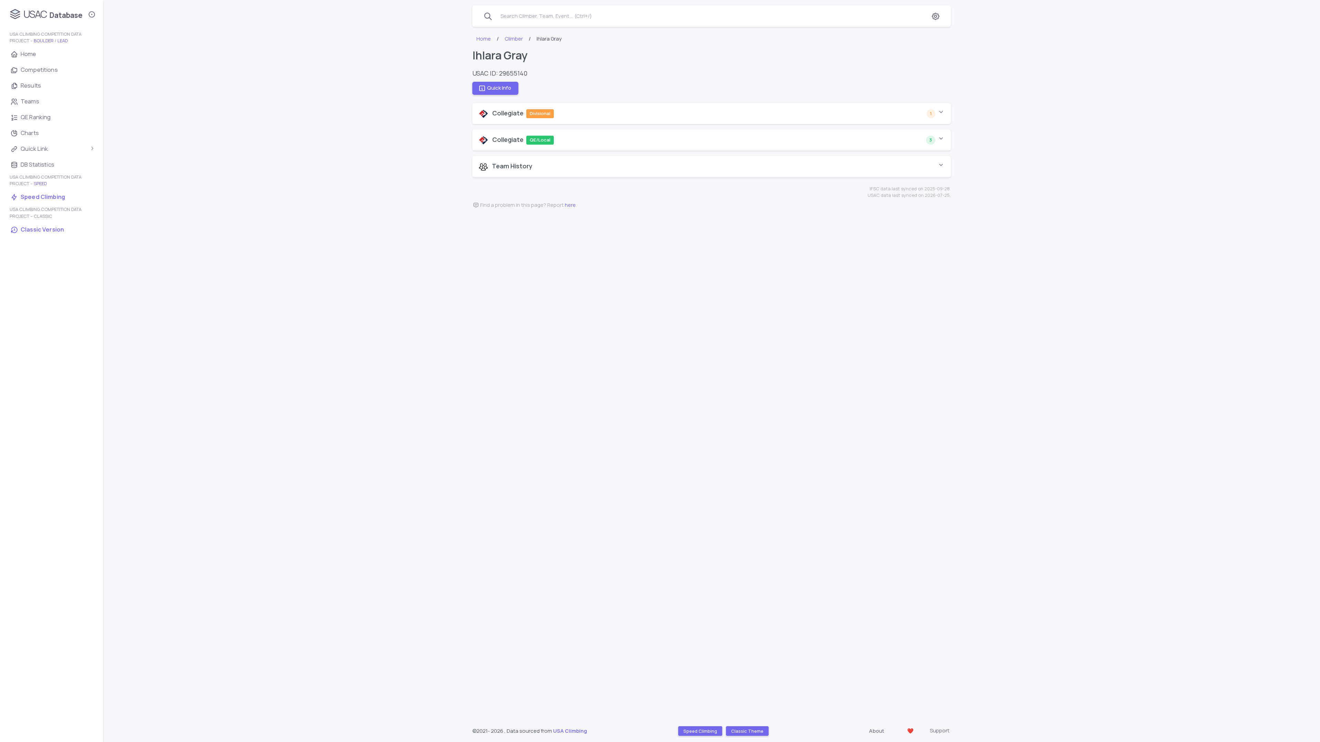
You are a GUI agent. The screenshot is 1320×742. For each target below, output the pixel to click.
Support (939, 730)
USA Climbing (570, 730)
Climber (514, 38)
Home (483, 38)
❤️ (910, 730)
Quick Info (499, 88)
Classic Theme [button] (747, 731)
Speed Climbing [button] (700, 731)
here (570, 205)
